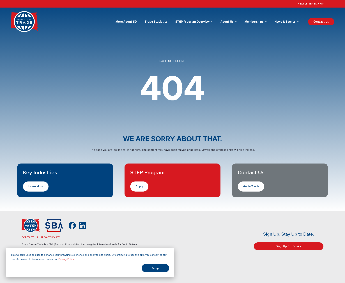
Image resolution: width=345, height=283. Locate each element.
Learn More (35, 186)
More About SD (126, 22)
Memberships (254, 22)
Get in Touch (251, 186)
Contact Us (321, 22)
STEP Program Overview (192, 22)
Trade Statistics (156, 22)
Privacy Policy (66, 259)
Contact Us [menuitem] (30, 237)
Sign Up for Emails (288, 246)
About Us (227, 22)
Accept (155, 268)
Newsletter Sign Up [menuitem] (310, 4)
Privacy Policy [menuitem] (50, 237)
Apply (139, 186)
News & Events (285, 22)
